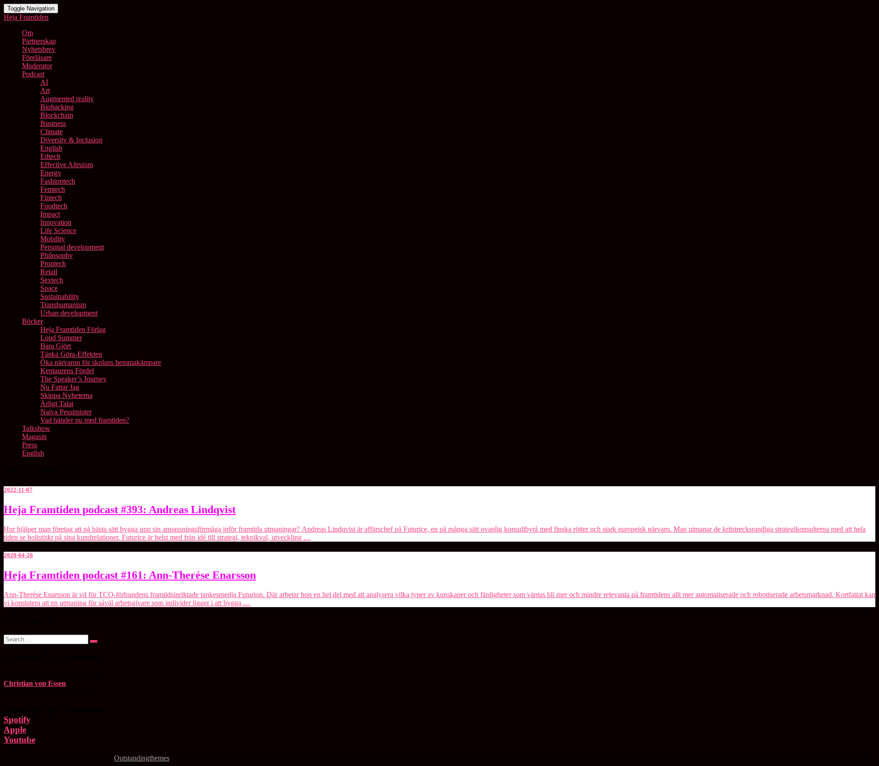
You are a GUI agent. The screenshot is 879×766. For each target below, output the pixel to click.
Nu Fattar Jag (59, 387)
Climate (51, 132)
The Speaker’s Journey (73, 379)
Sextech (51, 280)
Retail (48, 272)
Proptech (53, 263)
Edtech (50, 156)
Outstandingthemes (141, 758)
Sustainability (59, 296)
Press (29, 445)
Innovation (55, 222)
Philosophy (56, 255)
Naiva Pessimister (66, 412)
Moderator (37, 66)
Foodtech (53, 206)
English (51, 148)
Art (45, 90)
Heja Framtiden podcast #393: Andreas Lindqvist (120, 510)
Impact (50, 214)
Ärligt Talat (56, 403)
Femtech (52, 189)
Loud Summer (61, 338)
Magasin (34, 436)
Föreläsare (37, 57)
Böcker (32, 321)
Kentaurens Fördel (67, 371)
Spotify (17, 719)
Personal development (72, 247)
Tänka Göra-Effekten (71, 354)
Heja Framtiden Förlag (73, 329)
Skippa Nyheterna (66, 395)
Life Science (58, 230)
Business (53, 123)
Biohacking (57, 107)
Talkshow (36, 428)
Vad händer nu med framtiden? (84, 420)
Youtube (19, 739)
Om (27, 33)
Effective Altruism (66, 164)
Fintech (51, 197)
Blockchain (56, 115)
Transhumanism (63, 305)
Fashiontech (57, 181)
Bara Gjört (55, 346)
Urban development (69, 313)
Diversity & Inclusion (71, 140)
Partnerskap (39, 41)
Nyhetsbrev (38, 49)
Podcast (33, 74)
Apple (15, 729)
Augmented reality (67, 99)
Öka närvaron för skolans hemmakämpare (100, 362)
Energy (50, 173)
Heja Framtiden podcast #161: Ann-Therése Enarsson (130, 575)
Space (49, 288)
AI (44, 82)
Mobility (52, 239)
